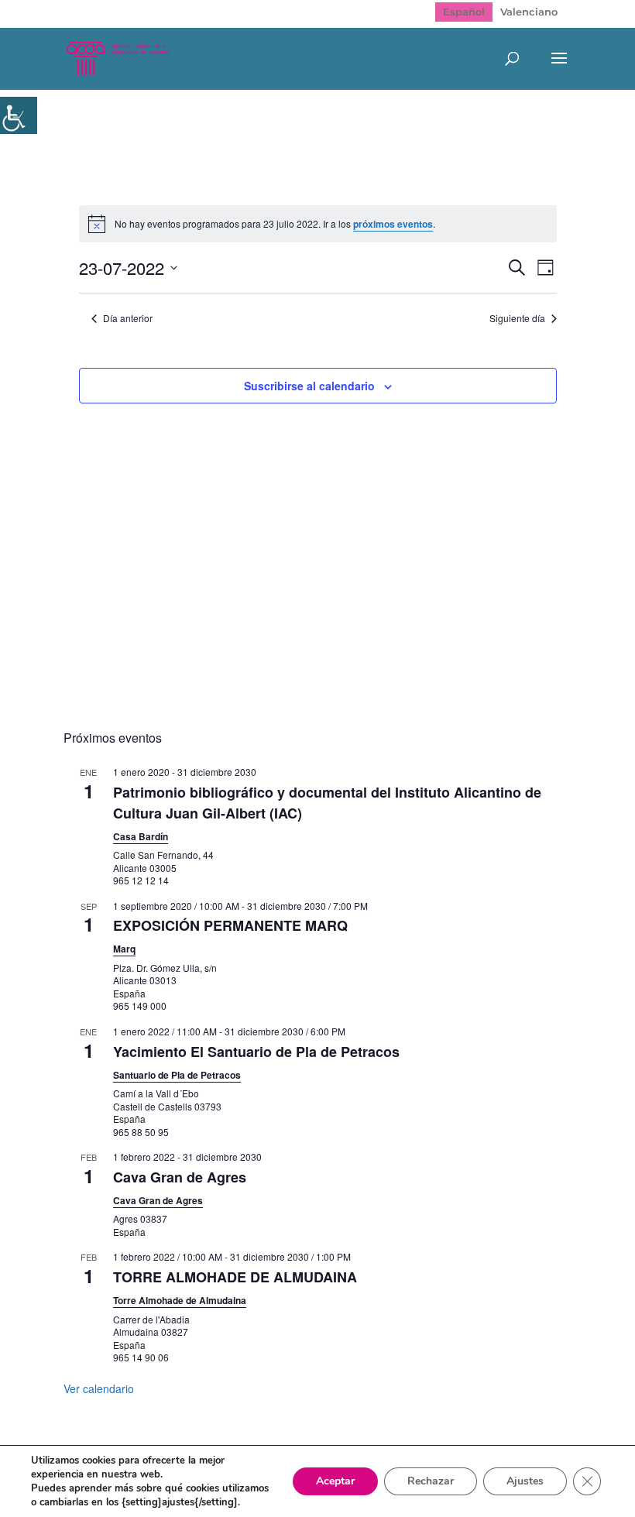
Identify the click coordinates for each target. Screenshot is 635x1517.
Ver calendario (99, 1388)
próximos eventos (393, 224)
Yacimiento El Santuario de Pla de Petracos (256, 1052)
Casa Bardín (140, 836)
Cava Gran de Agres (179, 1177)
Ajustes (525, 1481)
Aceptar (335, 1481)
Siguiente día (517, 318)
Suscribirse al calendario (309, 385)
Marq (124, 949)
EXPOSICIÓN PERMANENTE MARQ (230, 925)
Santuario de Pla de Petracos (177, 1075)
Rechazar (430, 1481)
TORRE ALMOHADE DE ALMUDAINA (235, 1277)
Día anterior (128, 318)
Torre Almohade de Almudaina (179, 1300)
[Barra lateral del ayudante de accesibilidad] (18, 115)
